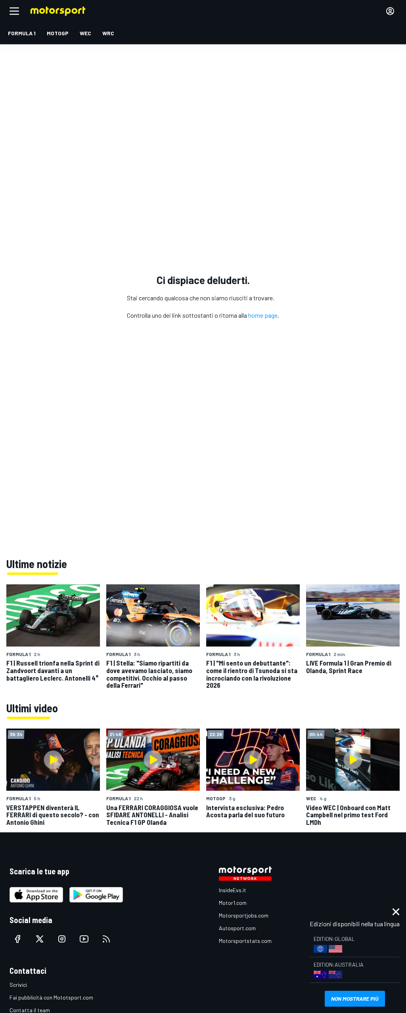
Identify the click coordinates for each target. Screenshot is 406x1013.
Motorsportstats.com (245, 940)
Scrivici (18, 984)
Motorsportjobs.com (243, 915)
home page (263, 315)
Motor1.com (233, 902)
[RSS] (106, 939)
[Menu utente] (390, 11)
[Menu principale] (14, 11)
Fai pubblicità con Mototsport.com (51, 997)
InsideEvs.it (232, 890)
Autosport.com (237, 928)
